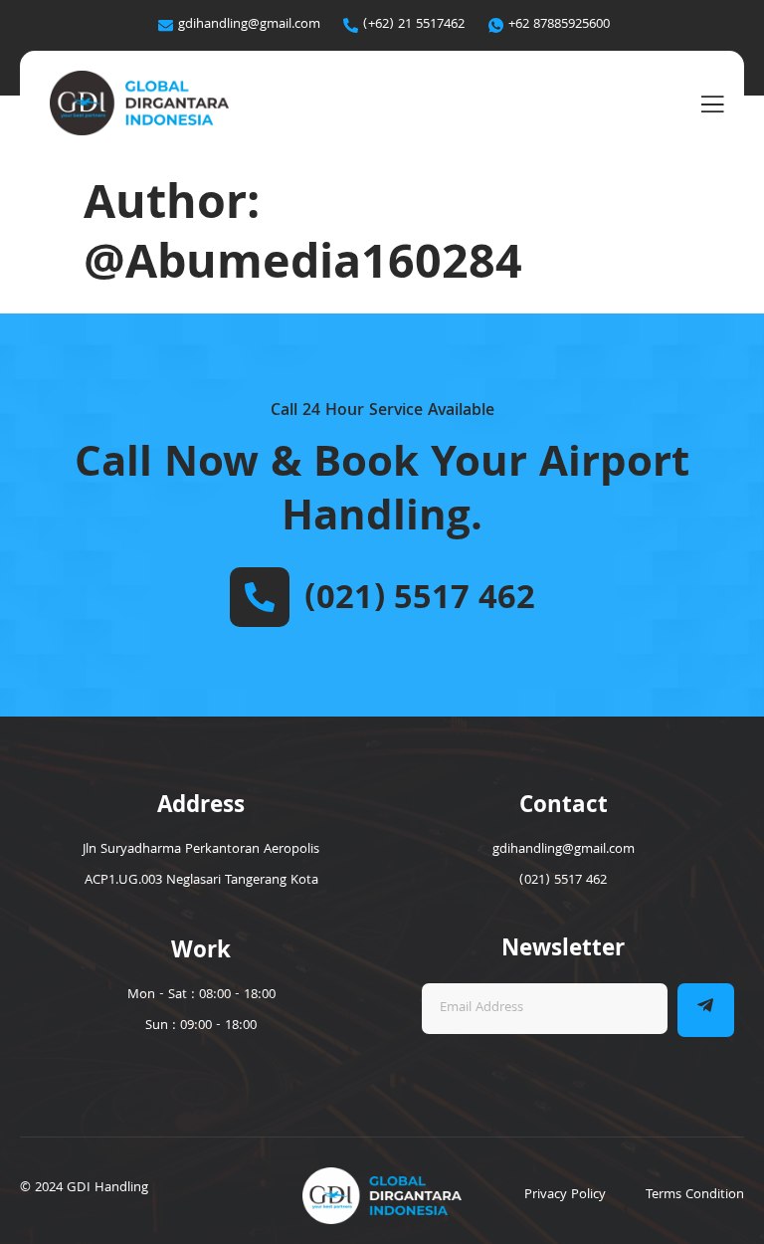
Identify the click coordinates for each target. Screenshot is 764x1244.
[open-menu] (712, 105)
